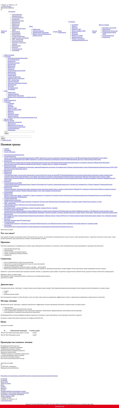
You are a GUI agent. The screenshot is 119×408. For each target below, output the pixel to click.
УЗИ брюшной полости (11, 204)
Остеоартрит (47, 195)
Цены (31, 26)
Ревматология (16, 34)
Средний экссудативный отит (79, 184)
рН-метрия (62, 226)
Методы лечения (104, 25)
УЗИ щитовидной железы (36, 204)
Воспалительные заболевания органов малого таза (35, 162)
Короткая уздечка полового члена (103, 211)
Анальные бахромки (10, 189)
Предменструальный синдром (27, 164)
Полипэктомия (54, 226)
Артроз (11, 201)
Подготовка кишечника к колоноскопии (38, 226)
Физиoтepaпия (16, 45)
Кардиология (16, 22)
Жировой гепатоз (98, 158)
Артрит (6, 201)
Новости (74, 26)
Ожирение (70, 223)
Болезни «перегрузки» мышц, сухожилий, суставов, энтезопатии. (23, 195)
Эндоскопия (15, 50)
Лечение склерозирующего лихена (77, 167)
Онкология (15, 27)
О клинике (71, 21)
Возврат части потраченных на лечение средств (42, 34)
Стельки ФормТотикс (18, 36)
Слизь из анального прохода (12, 190)
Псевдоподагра (68, 195)
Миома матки (98, 162)
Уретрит (78, 212)
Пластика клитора (9, 169)
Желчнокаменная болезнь (85, 158)
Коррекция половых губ (11, 167)
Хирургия (15, 47)
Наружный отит (42, 184)
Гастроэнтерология (17, 17)
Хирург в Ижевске (9, 152)
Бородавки (7, 220)
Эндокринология (17, 49)
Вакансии (75, 32)
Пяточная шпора (54, 201)
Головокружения (9, 176)
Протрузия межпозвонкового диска (44, 178)
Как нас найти (94, 31)
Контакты (4, 388)
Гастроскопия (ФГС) (10, 226)
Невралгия (16, 178)
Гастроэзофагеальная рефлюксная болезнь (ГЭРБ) (24, 158)
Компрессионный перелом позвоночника (70, 176)
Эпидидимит (89, 212)
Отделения (12, 11)
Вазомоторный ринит (24, 184)
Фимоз (83, 212)
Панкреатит (33, 159)
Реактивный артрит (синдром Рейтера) (99, 195)
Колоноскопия (21, 226)
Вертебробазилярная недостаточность (72, 175)
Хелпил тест (69, 226)
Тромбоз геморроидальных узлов (31, 190)
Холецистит (62, 159)
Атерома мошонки (21, 211)
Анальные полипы (35, 189)
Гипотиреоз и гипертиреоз (28, 223)
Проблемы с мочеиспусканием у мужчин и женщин (53, 212)
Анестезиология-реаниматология (17, 15)
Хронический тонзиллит (11, 186)
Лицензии (75, 27)
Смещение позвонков (89, 178)
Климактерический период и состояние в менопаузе (78, 162)
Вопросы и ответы (77, 35)
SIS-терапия (7, 215)
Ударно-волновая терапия (77, 215)
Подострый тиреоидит (80, 223)
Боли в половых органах (45, 211)
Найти (6, 133)
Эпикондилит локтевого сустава (92, 201)
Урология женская (17, 41)
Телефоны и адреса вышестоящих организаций (15, 393)
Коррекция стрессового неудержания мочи (54, 167)
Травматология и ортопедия (20, 38)
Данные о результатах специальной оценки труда (80, 39)
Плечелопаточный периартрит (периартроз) (27, 201)
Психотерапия (16, 33)
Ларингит (34, 184)
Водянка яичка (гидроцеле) (68, 211)
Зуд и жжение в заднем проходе (89, 189)
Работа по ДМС (76, 29)
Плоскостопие (44, 201)
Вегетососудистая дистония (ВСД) (51, 175)
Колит (105, 158)
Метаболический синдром (58, 223)
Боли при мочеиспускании (12, 162)
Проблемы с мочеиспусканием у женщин (34, 208)
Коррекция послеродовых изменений (30, 167)
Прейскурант (36, 29)
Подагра (61, 195)
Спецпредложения (38, 31)
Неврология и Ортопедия (110, 31)
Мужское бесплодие (10, 212)
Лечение (3, 389)
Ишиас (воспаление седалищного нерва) (46, 176)
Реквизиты (75, 34)
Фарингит (97, 184)
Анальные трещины (48, 189)
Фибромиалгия (22, 197)
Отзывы (55, 31)
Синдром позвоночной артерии (73, 178)
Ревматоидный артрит (10, 197)
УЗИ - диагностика (17, 39)
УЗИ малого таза (23, 204)
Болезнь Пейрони (32, 211)
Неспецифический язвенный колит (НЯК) (16, 159)
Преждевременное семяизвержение (27, 212)
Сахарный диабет (92, 223)
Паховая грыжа (15, 220)
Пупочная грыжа (25, 220)
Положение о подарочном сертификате (12, 394)
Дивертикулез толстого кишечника (49, 158)
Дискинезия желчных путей (68, 158)
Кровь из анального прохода (107, 189)
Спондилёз (99, 178)
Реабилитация (59, 178)
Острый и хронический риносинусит (58, 184)
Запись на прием (4, 31)
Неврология (15, 25)
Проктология (16, 31)
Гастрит (6, 158)
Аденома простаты (9, 211)
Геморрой (76, 189)
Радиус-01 (66, 215)
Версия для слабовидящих (12, 373)
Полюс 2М (59, 215)
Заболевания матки (56, 162)
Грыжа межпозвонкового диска (24, 176)
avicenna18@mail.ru (6, 400)
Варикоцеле (56, 211)
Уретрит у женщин (41, 164)
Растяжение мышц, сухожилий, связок (70, 201)
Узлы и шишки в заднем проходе (51, 190)
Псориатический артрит (81, 195)
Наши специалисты (62, 31)
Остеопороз (54, 195)
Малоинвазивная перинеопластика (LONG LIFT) (103, 167)
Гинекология (16, 19)
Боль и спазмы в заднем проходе (63, 189)
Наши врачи (4, 382)
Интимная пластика (18, 20)
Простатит (72, 212)
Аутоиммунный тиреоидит (12, 223)
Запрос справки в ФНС (79, 31)
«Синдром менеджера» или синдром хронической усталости (22, 175)
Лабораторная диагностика (41, 32)
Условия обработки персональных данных (13, 391)
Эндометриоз (63, 164)
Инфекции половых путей (85, 211)
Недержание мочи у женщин (12, 208)
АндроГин (15, 215)
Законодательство (77, 37)
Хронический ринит (106, 184)
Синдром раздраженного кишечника (48, 159)
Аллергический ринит (11, 184)
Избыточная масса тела (44, 223)
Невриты (22, 178)
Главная (6, 148)
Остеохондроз (29, 178)
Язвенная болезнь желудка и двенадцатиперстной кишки (84, 159)
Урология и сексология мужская (17, 83)
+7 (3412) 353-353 (6, 140)
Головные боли (107, 175)
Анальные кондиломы (23, 189)
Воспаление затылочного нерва (93, 175)
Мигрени (86, 176)
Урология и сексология (109, 27)
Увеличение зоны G (21, 169)
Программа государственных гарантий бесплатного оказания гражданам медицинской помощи (29, 376)
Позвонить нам (59, 406)
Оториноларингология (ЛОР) (16, 70)
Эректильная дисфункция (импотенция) (105, 212)
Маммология (16, 24)
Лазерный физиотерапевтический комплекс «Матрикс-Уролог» (37, 215)
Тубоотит (90, 184)
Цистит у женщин (53, 164)
